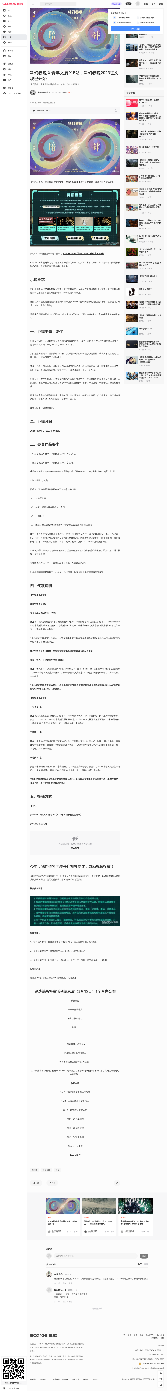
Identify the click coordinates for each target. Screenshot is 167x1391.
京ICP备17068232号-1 (156, 1354)
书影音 (34, 1170)
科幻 (57, 1170)
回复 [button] (64, 1283)
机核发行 (155, 1338)
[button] (34, 110)
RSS (162, 1338)
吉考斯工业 (150, 1335)
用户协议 (66, 1379)
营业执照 (161, 1345)
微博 (129, 1335)
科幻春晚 (46, 1170)
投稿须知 (56, 1379)
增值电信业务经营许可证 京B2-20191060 (149, 1350)
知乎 (123, 1335)
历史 (153, 4)
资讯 (70, 92)
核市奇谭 (160, 1335)
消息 (161, 4)
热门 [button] (140, 1264)
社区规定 (85, 1379)
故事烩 (87, 1217)
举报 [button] (70, 1283)
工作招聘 (95, 1379)
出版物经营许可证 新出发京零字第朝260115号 (148, 1368)
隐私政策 (75, 1379)
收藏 (146, 4)
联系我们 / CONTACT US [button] (40, 1379)
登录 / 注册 (135, 29)
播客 (141, 1335)
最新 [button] (146, 1264)
